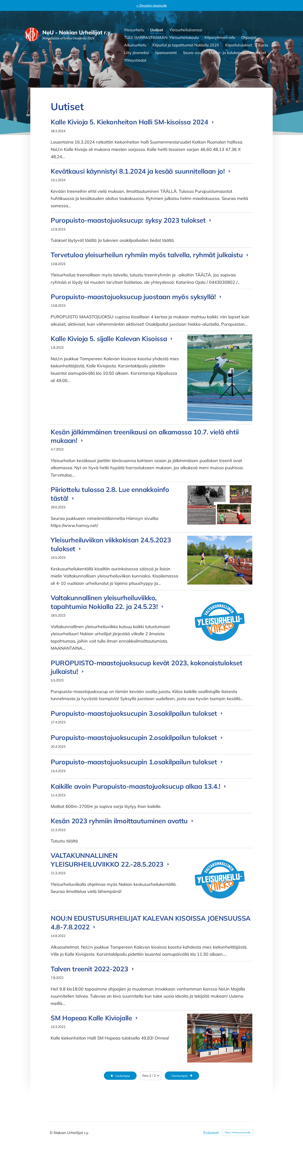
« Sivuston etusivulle (151, 5)
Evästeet (211, 1132)
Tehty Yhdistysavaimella (238, 1132)
